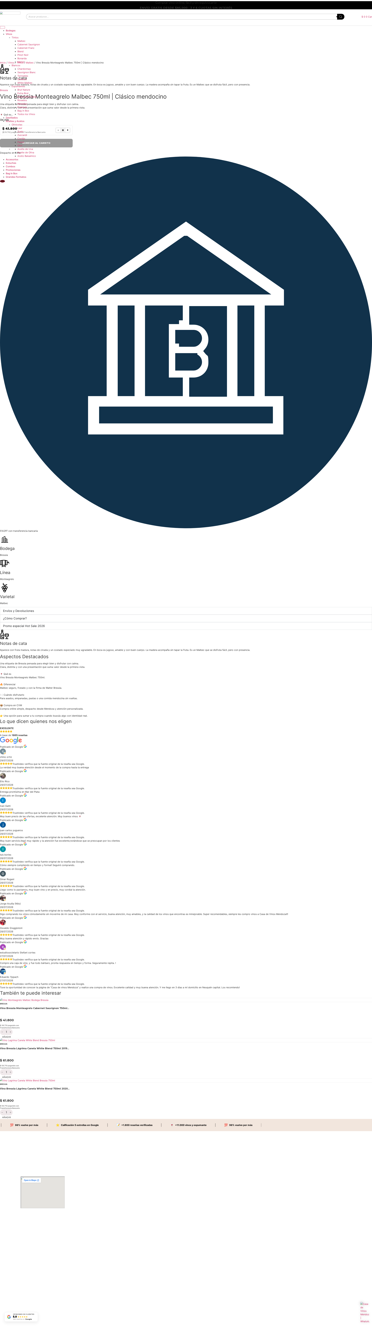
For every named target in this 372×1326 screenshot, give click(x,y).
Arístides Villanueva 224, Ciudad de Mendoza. (37, 1222)
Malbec (21, 40)
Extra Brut (22, 93)
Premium (22, 107)
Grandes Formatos (16, 176)
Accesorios (12, 159)
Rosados (22, 100)
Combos (10, 166)
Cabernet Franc (25, 47)
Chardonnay (24, 68)
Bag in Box (23, 110)
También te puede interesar (30, 993)
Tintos (15, 37)
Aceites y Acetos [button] (15, 121)
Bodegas (11, 30)
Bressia (3, 1004)
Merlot (21, 61)
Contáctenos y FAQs (27, 1290)
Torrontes (22, 75)
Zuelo (20, 131)
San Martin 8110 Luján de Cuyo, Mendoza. (36, 1227)
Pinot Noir (22, 54)
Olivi (19, 145)
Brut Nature (23, 89)
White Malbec (24, 82)
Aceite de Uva (25, 149)
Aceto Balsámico (26, 155)
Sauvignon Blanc (26, 72)
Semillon (22, 79)
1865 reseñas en (22, 1319)
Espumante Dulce (27, 96)
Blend (20, 51)
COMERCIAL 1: (27, 1258)
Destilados (12, 117)
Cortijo (21, 138)
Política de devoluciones (28, 1299)
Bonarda (22, 58)
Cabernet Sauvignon (28, 44)
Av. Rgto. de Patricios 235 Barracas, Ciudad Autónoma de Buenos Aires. (36, 1233)
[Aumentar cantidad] (11, 1032)
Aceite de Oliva (25, 152)
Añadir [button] (6, 1037)
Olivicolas (17, 124)
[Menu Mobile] (2, 27)
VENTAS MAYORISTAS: (28, 1277)
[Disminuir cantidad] (2, 1032)
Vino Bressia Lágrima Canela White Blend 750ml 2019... (34, 1048)
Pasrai (20, 142)
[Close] (2, 181)
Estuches (11, 162)
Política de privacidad (27, 1309)
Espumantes (18, 86)
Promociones (13, 169)
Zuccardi (22, 135)
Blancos (16, 65)
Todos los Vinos (26, 114)
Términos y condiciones (28, 1304)
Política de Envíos (26, 1295)
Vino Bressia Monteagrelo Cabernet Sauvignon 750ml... (34, 1008)
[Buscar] (340, 17)
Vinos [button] (9, 34)
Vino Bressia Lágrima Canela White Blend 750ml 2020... (34, 1088)
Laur (19, 128)
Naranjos (22, 103)
